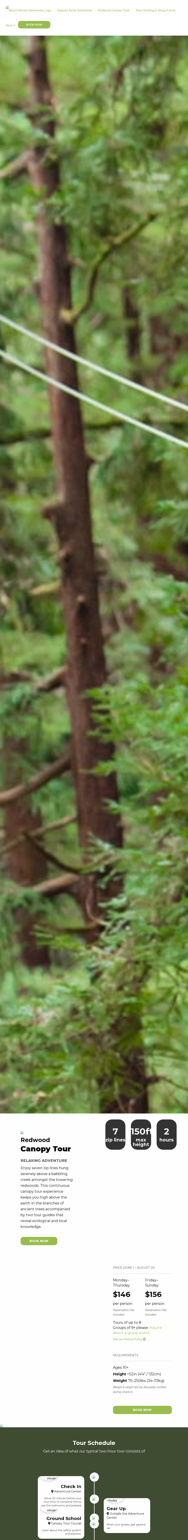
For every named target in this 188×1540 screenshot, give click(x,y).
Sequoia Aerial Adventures (74, 10)
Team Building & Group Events (155, 10)
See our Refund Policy (128, 1339)
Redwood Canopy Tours (114, 10)
